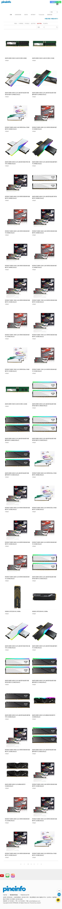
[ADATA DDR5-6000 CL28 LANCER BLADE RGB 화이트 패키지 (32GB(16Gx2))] (44, 424)
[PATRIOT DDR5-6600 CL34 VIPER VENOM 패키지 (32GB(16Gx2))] (17, 562)
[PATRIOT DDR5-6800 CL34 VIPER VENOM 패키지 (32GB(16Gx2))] (44, 528)
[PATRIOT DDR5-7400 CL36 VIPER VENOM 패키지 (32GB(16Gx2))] (17, 320)
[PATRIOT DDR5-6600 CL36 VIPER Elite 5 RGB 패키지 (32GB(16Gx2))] (44, 493)
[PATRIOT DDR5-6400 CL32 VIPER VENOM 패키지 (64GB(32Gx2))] (44, 113)
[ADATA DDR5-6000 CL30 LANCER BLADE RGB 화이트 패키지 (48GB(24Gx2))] (44, 389)
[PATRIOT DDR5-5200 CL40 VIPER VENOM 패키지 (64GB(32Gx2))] (44, 251)
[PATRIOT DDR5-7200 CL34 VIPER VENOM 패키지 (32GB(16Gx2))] (44, 355)
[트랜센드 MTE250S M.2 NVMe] (17, 597)
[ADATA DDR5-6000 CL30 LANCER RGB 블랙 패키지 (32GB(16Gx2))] (44, 631)
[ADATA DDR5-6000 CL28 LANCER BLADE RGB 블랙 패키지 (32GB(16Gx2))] (17, 458)
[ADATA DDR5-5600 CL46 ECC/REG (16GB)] (17, 389)
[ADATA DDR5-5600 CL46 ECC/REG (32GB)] (44, 44)
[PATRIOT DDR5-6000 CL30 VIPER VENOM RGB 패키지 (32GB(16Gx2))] (44, 804)
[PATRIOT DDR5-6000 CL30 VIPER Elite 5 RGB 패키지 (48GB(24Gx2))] (44, 458)
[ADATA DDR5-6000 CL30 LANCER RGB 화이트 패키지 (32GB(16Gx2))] (17, 631)
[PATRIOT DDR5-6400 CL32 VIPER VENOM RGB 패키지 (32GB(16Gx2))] (17, 735)
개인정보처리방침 (14, 895)
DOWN (59, 894)
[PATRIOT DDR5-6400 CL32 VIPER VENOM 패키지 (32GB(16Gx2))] (17, 804)
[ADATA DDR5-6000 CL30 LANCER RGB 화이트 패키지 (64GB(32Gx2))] (17, 147)
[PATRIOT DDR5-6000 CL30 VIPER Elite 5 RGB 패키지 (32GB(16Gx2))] (44, 839)
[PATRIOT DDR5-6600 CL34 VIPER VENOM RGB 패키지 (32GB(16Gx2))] (17, 528)
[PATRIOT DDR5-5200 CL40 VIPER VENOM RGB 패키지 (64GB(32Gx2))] (17, 251)
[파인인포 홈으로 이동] (6, 2)
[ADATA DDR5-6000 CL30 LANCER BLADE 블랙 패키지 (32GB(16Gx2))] (17, 700)
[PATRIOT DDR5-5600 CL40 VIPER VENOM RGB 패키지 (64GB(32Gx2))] (44, 216)
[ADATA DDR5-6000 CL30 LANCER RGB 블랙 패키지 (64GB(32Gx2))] (44, 147)
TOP (59, 890)
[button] (20, 864)
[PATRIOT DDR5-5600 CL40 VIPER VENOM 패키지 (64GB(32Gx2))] (17, 216)
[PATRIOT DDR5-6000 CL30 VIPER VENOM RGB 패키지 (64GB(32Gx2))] (17, 182)
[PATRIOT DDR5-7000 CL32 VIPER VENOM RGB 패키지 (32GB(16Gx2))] (44, 320)
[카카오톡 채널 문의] (58, 900)
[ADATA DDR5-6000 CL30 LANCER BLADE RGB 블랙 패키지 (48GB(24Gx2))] (17, 424)
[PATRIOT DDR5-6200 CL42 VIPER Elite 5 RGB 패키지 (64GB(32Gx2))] (17, 113)
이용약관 (5, 895)
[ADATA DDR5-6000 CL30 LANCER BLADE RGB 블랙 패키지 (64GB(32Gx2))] (44, 78)
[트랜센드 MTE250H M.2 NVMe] (44, 597)
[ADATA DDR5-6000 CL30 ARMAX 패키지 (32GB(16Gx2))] (17, 770)
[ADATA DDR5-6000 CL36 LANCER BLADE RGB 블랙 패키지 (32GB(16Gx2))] (44, 735)
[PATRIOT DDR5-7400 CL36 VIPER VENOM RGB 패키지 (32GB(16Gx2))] (17, 286)
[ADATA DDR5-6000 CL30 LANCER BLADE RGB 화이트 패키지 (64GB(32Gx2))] (17, 78)
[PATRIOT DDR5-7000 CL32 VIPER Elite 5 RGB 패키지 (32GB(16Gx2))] (17, 355)
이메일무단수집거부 (24, 895)
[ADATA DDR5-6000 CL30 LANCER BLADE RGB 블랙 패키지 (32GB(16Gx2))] (44, 666)
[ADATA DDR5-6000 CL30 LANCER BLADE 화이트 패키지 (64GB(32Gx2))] (44, 182)
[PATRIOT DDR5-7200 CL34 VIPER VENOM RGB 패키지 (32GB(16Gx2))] (44, 286)
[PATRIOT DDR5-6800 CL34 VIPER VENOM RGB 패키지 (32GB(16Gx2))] (17, 493)
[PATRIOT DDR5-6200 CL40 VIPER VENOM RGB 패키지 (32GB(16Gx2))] (44, 770)
